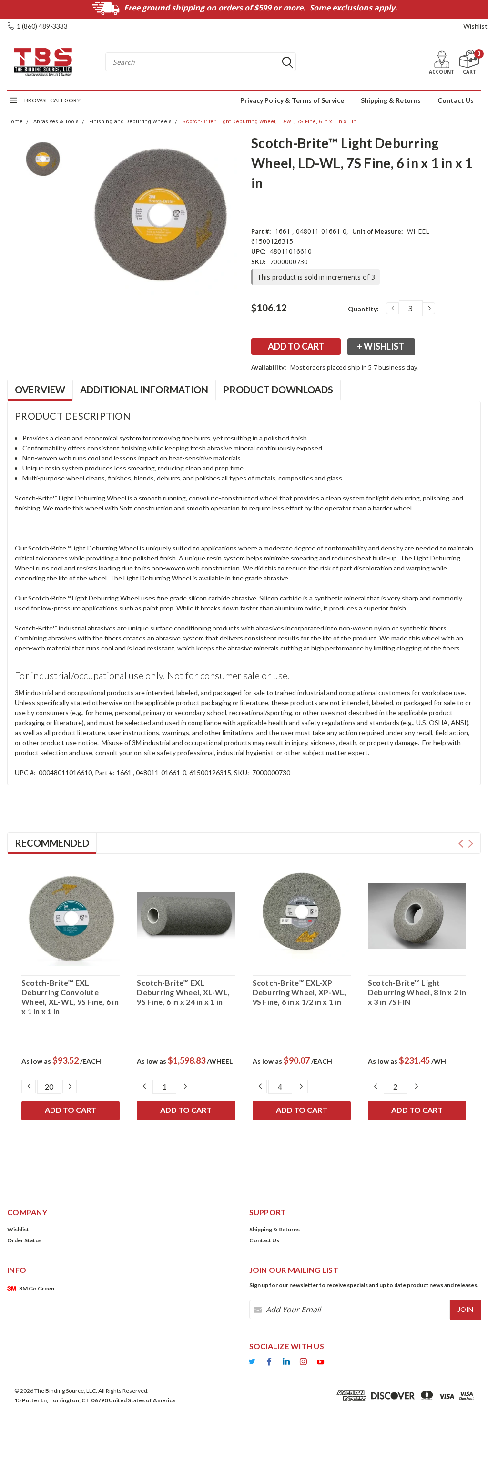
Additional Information (144, 389)
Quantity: (363, 309)
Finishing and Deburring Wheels (130, 122)
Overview (40, 389)
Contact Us (455, 100)
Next (471, 844)
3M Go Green (36, 1288)
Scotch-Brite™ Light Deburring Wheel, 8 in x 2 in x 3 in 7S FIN (417, 992)
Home (15, 122)
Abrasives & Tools (56, 122)
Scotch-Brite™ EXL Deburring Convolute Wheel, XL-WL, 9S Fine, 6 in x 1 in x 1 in (70, 997)
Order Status (24, 1240)
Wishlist (475, 26)
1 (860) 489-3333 (42, 26)
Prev (461, 844)
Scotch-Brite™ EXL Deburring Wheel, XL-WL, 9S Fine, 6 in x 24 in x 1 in (183, 992)
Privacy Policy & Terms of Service (292, 100)
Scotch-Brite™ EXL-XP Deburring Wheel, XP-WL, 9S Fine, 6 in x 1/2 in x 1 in (299, 992)
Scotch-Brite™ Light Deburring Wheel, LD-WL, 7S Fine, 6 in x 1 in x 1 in (269, 122)
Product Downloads (278, 389)
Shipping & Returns (391, 100)
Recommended (52, 843)
